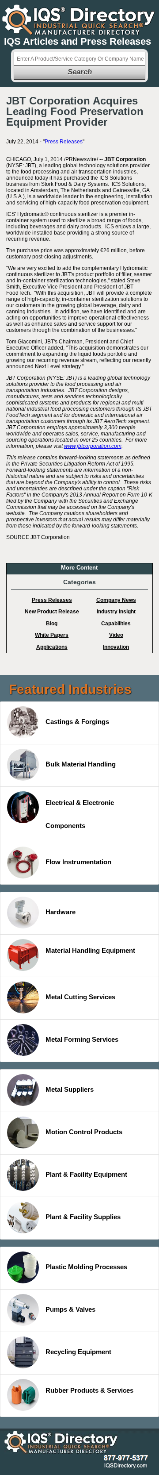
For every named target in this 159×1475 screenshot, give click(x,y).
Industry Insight (116, 611)
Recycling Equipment (78, 1352)
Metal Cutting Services (80, 997)
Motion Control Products (83, 1132)
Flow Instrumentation (78, 862)
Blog (51, 623)
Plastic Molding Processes (86, 1267)
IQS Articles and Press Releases (77, 41)
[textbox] (79, 59)
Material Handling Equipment (90, 950)
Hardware (60, 912)
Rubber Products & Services (89, 1390)
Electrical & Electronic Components (79, 814)
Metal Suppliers (69, 1089)
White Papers (51, 635)
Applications (52, 647)
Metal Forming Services (81, 1039)
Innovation (116, 647)
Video (116, 635)
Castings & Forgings (77, 721)
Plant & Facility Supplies (83, 1217)
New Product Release (52, 611)
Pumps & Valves (70, 1309)
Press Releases (64, 142)
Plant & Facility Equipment (86, 1174)
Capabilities (116, 623)
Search (80, 72)
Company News (116, 600)
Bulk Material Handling (80, 764)
